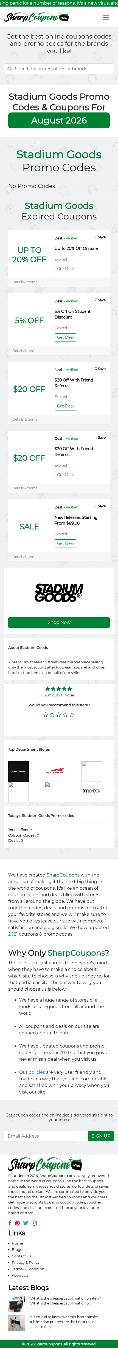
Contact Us (21, 1256)
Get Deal (65, 268)
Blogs (17, 1249)
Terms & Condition (28, 1269)
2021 (13, 934)
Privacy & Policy (26, 1262)
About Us (20, 1275)
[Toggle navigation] (106, 17)
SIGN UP (101, 1136)
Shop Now (59, 622)
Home (17, 1243)
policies (37, 1072)
